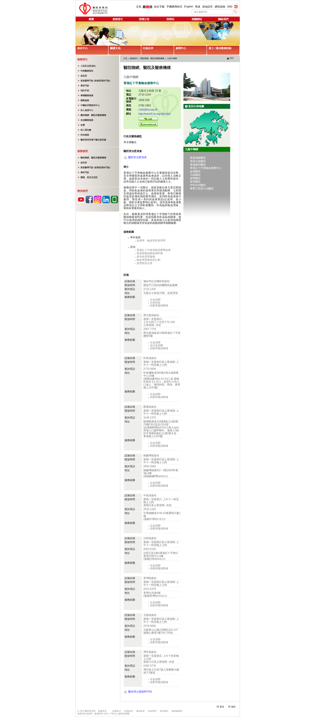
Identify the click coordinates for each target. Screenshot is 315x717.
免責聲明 (152, 711)
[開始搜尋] (235, 11)
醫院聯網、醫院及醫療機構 (152, 58)
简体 (197, 6)
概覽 (91, 19)
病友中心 (82, 48)
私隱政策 (128, 711)
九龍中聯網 (172, 58)
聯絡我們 (223, 19)
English (188, 6)
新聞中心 (181, 48)
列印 (229, 6)
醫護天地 (115, 48)
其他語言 (207, 6)
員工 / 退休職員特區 (220, 48)
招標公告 (144, 19)
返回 (233, 707)
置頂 (222, 707)
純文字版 (159, 6)
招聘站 (170, 19)
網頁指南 (220, 6)
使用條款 (164, 711)
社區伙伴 (148, 48)
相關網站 (197, 19)
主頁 (138, 6)
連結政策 (140, 711)
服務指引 (118, 19)
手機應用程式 (174, 6)
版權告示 (117, 711)
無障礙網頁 (177, 711)
